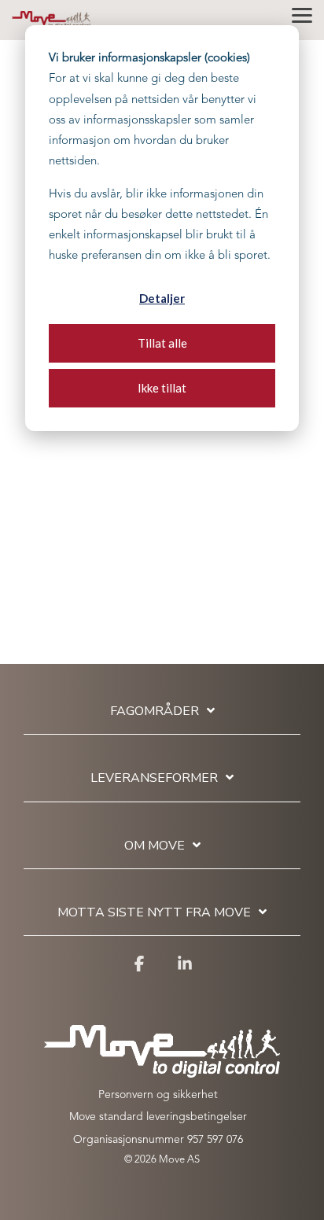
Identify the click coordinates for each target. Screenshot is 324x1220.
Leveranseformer (154, 778)
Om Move (154, 846)
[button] (302, 14)
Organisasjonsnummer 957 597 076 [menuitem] (158, 1139)
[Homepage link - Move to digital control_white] (162, 1069)
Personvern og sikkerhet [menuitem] (158, 1094)
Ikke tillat (162, 388)
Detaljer (162, 298)
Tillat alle (162, 343)
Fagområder (154, 711)
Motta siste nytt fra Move (154, 913)
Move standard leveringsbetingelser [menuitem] (158, 1116)
